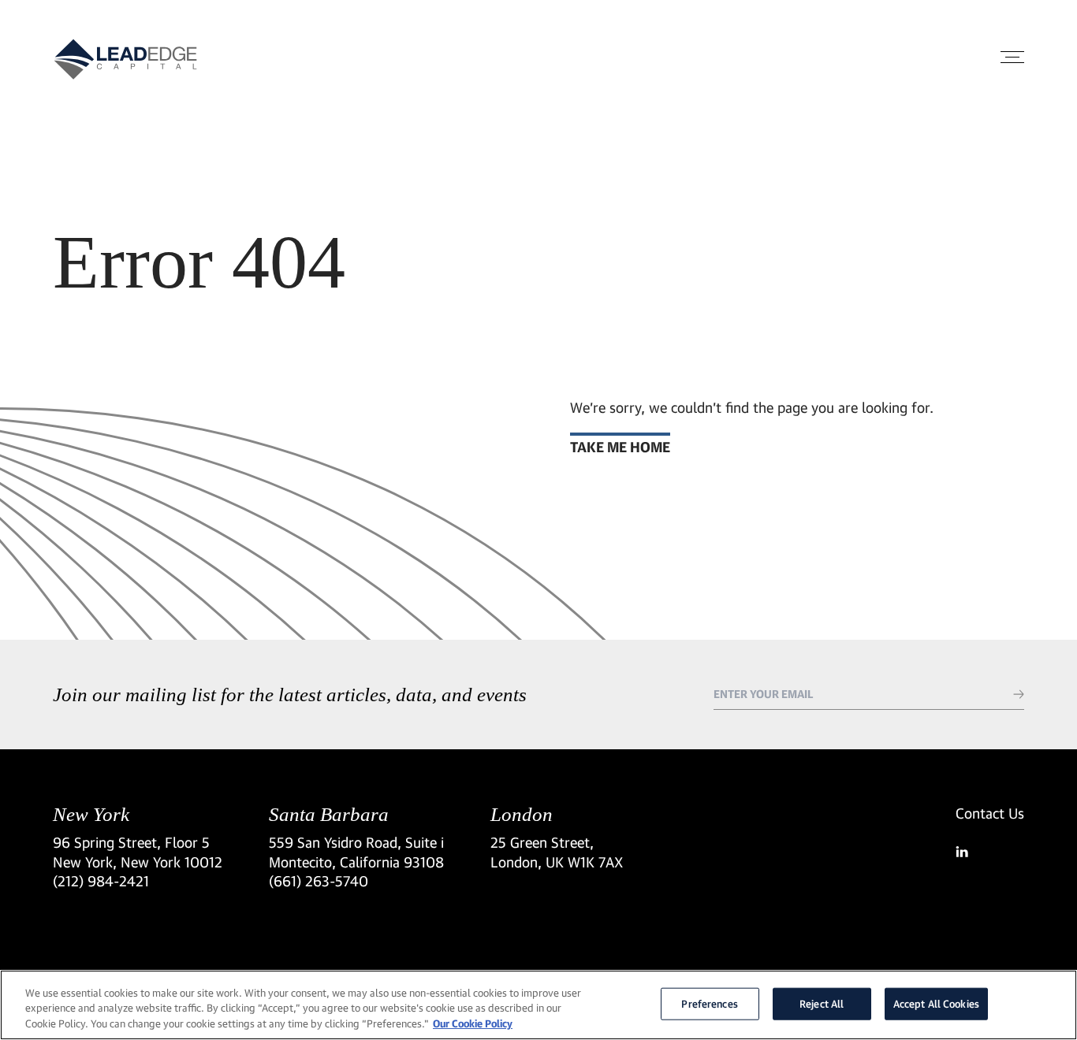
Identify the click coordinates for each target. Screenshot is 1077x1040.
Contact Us (990, 813)
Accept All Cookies (936, 1003)
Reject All (821, 1003)
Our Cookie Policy (472, 1023)
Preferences (709, 1003)
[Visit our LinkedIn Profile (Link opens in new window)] (990, 851)
